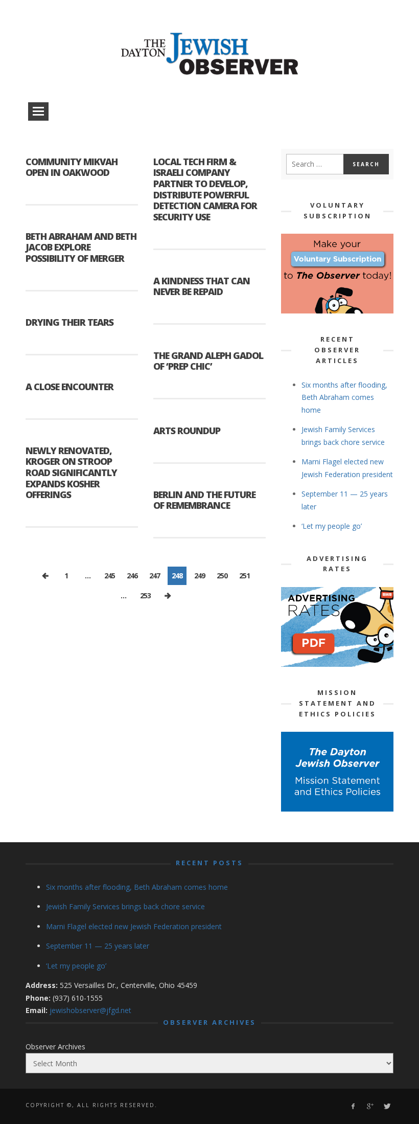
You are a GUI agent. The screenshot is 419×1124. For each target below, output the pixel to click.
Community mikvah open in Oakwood (72, 167)
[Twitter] (386, 1106)
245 (109, 575)
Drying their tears (69, 322)
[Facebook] (353, 1106)
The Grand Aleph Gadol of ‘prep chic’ (208, 361)
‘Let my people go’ (331, 526)
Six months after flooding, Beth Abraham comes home (344, 397)
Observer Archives (55, 1046)
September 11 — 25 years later (97, 946)
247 (154, 575)
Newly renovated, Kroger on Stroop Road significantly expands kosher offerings (71, 472)
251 (244, 575)
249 (199, 575)
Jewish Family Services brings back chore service (125, 906)
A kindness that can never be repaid (201, 286)
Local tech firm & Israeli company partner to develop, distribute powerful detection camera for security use (205, 189)
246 (132, 575)
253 (145, 595)
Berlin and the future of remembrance (204, 500)
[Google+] (370, 1106)
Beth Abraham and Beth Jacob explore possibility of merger (81, 247)
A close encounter (69, 386)
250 (222, 575)
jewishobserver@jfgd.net (90, 1010)
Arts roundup (186, 430)
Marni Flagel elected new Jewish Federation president (134, 926)
